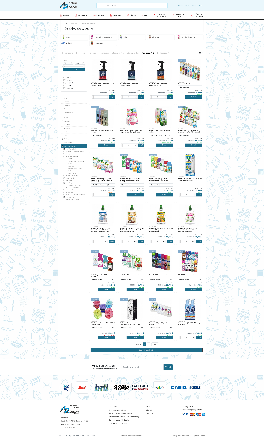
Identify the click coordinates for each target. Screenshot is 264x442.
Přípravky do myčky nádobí (75, 151)
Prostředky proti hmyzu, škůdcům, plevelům (74, 186)
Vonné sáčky (72, 173)
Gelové (70, 163)
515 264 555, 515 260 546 (70, 424)
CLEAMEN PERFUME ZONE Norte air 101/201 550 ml (102, 84)
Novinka (70, 80)
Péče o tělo (69, 180)
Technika (117, 15)
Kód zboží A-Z (148, 53)
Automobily (70, 190)
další (155, 344)
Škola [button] (65, 132)
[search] (98, 5)
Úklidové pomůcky (72, 175)
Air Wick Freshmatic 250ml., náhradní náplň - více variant (159, 179)
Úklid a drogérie (199, 15)
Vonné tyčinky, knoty (75, 168)
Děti (146, 15)
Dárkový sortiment (161, 15)
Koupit (111, 97)
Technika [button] (67, 128)
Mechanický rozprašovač (76, 161)
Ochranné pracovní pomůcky (75, 194)
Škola (133, 15)
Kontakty (149, 413)
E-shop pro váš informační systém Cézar (188, 436)
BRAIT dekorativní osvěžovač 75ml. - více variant (103, 323)
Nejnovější (104, 53)
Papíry (66, 15)
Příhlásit (168, 367)
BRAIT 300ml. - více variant (187, 275)
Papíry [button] (66, 117)
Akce (69, 78)
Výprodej (70, 83)
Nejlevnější (80, 53)
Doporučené (67, 53)
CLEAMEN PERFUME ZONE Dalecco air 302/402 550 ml (160, 84)
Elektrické (71, 166)
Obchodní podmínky (117, 410)
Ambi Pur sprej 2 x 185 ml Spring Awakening (189, 323)
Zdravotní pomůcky (72, 199)
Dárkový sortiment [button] (70, 139)
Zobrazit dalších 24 (146, 350)
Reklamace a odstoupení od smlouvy (124, 417)
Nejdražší (93, 53)
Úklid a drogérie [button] (69, 146)
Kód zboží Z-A (163, 53)
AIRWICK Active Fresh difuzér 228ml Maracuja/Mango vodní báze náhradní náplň (161, 229)
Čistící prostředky (71, 149)
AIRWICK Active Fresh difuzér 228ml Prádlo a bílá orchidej (190, 179)
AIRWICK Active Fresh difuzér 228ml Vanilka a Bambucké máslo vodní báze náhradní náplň (132, 229)
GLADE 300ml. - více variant (187, 84)
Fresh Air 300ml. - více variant (159, 275)
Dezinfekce (69, 192)
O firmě (149, 410)
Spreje (70, 158)
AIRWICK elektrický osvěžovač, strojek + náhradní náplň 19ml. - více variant (102, 180)
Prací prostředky (71, 154)
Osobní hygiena (71, 178)
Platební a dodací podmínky (120, 413)
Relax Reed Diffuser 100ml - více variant (102, 131)
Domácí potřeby (71, 183)
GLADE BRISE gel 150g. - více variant (158, 323)
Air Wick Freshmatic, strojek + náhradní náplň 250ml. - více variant (130, 180)
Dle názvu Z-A (132, 53)
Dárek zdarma (68, 112)
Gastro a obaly (180, 15)
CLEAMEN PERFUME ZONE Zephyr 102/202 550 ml (131, 84)
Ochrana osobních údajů (119, 420)
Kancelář (100, 15)
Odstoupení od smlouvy (118, 423)
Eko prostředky (71, 197)
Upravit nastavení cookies (132, 436)
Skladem (70, 88)
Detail (193, 97)
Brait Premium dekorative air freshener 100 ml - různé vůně (130, 323)
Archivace (82, 15)
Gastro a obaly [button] (68, 142)
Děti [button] (65, 135)
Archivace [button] (67, 121)
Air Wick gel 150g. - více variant (130, 275)
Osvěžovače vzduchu (88, 23)
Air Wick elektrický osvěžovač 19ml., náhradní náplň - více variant (190, 131)
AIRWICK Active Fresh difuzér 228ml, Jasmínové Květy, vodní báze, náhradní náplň (188, 229)
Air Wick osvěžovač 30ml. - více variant (159, 131)
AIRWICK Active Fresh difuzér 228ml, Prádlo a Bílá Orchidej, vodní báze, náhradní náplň (101, 229)
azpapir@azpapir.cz (68, 428)
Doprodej (70, 86)
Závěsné (70, 171)
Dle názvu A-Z (118, 53)
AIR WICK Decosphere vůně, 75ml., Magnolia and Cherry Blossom (131, 131)
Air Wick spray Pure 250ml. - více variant (102, 275)
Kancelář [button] (67, 124)
